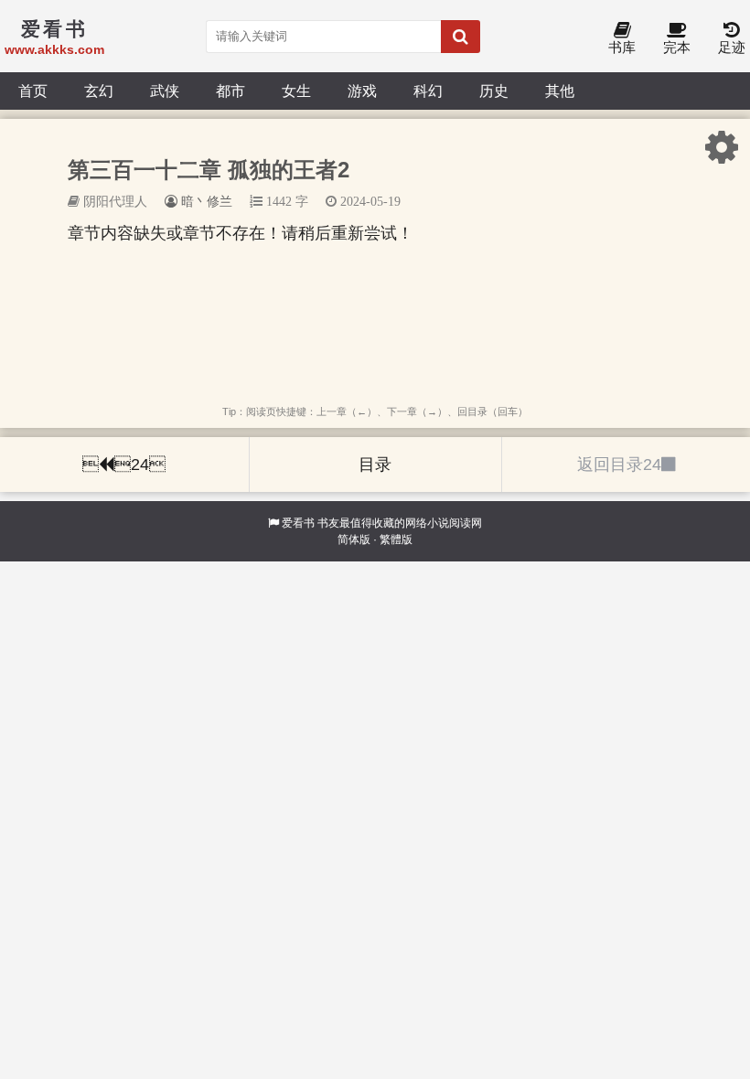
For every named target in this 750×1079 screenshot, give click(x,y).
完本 (677, 47)
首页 (33, 90)
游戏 (362, 90)
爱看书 (298, 523)
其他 (559, 90)
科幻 (428, 90)
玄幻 (98, 90)
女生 (296, 90)
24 (124, 464)
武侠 (164, 90)
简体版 (354, 539)
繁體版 (396, 539)
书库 (622, 47)
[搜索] (460, 36)
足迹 (731, 47)
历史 (494, 90)
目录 (375, 464)
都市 (230, 90)
